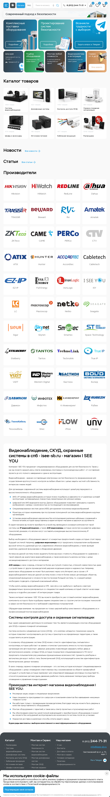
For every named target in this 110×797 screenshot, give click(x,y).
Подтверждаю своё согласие (19, 790)
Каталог (21, 5)
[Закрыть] (107, 773)
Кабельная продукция (15, 761)
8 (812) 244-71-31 (75, 5)
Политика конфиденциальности (66, 762)
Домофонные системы (15, 755)
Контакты (61, 748)
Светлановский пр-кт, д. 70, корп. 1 (95, 753)
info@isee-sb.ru (99, 747)
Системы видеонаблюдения (14, 750)
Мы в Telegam (96, 760)
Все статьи (27, 162)
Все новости (31, 151)
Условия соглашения (65, 758)
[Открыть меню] (6, 5)
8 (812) (94, 741)
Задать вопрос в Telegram (89, 45)
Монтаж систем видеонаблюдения (39, 753)
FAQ (29, 5)
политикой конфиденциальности (85, 795)
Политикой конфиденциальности (44, 784)
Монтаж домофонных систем (41, 759)
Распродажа (11, 745)
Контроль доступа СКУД (16, 758)
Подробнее (13, 45)
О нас (59, 745)
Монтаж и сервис (64, 755)
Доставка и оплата (65, 751)
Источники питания (14, 764)
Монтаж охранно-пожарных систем (39, 769)
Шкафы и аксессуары (15, 768)
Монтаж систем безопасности (38, 746)
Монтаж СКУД (37, 764)
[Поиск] (57, 5)
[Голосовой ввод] (53, 5)
